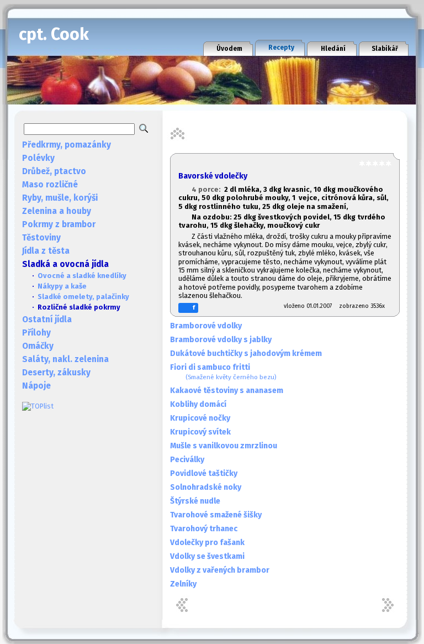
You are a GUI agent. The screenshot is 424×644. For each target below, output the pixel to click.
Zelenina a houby (56, 211)
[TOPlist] (38, 406)
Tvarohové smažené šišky (216, 515)
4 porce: (208, 189)
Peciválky (187, 459)
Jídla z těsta (46, 251)
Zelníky (183, 584)
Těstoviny (41, 238)
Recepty (281, 47)
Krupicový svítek (200, 432)
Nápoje (36, 386)
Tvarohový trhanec (203, 528)
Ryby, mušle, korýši (60, 198)
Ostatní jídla (47, 319)
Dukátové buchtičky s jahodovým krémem (246, 353)
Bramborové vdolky (206, 326)
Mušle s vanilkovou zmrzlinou (223, 446)
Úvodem (229, 49)
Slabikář (385, 49)
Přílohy (36, 333)
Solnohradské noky (205, 487)
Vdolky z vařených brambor (219, 570)
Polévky (38, 158)
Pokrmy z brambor (59, 224)
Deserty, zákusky (56, 373)
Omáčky (38, 346)
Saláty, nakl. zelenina (65, 359)
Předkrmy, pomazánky (66, 145)
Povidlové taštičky (203, 473)
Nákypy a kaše (62, 286)
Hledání (333, 49)
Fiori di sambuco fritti (223, 372)
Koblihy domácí (198, 404)
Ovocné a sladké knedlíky (82, 275)
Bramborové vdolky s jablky (221, 339)
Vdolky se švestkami (207, 556)
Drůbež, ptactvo (54, 171)
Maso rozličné (50, 185)
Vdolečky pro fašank (207, 542)
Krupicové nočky (200, 418)
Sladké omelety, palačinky (83, 296)
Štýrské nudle (195, 501)
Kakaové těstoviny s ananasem (226, 390)
